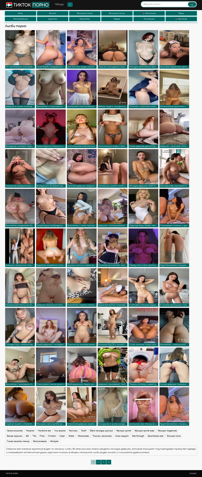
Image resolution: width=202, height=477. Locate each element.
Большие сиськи (117, 13)
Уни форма (60, 431)
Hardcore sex (44, 431)
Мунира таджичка (167, 431)
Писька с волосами (102, 436)
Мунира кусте (123, 431)
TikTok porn (12, 474)
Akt (27, 436)
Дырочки (52, 19)
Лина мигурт (122, 436)
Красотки (85, 19)
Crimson (52, 436)
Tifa (34, 436)
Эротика (182, 19)
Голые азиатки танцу (18, 441)
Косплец (73, 431)
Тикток (30, 5)
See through (138, 436)
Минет (52, 13)
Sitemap (192, 473)
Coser (62, 436)
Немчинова (83, 436)
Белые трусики (14, 436)
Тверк (181, 13)
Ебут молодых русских (101, 431)
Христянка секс (156, 436)
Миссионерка (40, 441)
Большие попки (85, 13)
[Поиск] (192, 4)
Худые (117, 19)
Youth (83, 431)
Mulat (71, 436)
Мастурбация (20, 19)
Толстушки (149, 19)
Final (42, 436)
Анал (20, 13)
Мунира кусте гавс (144, 431)
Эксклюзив (150, 13)
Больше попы (174, 436)
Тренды (59, 5)
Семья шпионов (15, 431)
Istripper (54, 441)
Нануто (30, 431)
